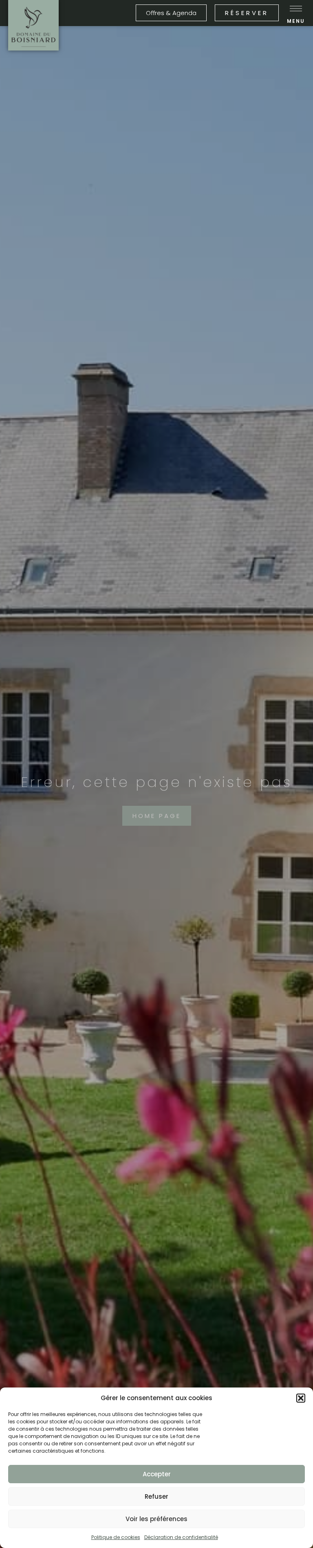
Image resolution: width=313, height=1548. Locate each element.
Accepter (157, 1474)
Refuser (156, 1496)
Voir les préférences (156, 1519)
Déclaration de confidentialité (181, 1537)
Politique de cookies (115, 1537)
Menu (296, 21)
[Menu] (296, 8)
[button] (301, 1398)
